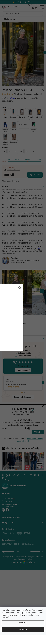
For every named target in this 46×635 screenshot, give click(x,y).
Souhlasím (23, 630)
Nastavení (23, 623)
